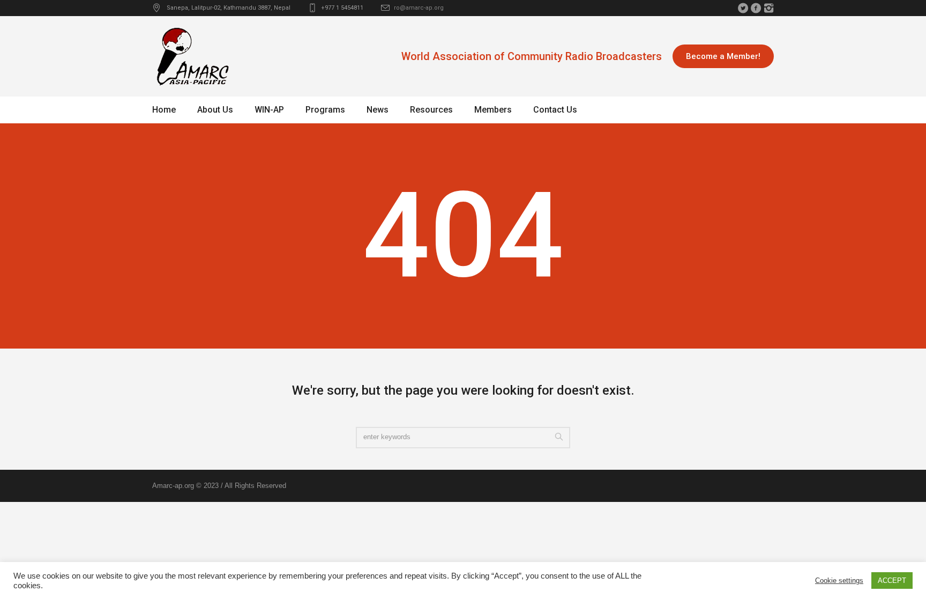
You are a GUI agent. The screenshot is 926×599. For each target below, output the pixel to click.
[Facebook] (755, 8)
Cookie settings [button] (839, 580)
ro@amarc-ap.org (419, 7)
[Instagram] (768, 8)
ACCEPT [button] (892, 580)
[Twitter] (742, 8)
